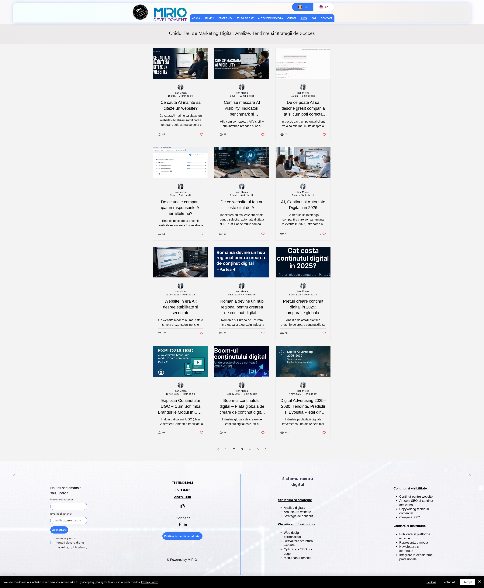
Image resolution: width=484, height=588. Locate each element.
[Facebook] (179, 524)
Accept (468, 582)
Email (61, 513)
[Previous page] (218, 449)
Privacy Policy (149, 582)
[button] (209, 18)
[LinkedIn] (185, 524)
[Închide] (479, 582)
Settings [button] (431, 582)
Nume (61, 499)
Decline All (448, 582)
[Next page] (265, 449)
